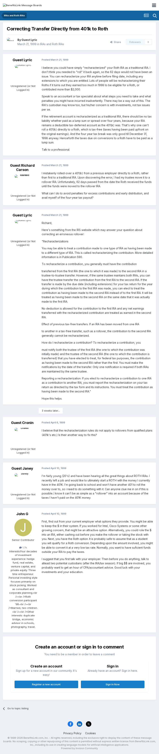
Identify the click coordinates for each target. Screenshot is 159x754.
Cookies (90, 733)
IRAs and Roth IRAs (52, 44)
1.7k (24, 547)
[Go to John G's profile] (23, 527)
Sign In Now (113, 684)
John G (22, 514)
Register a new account (46, 684)
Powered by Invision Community (79, 748)
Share (116, 42)
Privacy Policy (72, 733)
